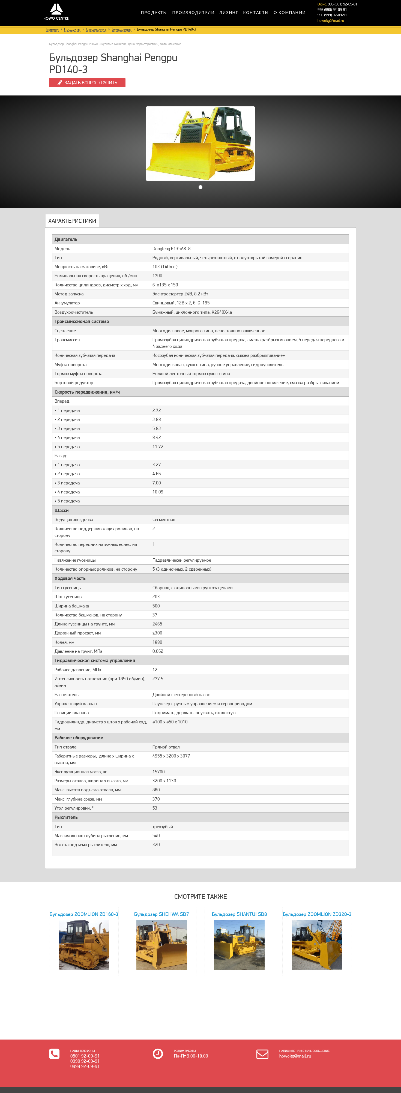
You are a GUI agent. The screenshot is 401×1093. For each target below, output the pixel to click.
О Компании (290, 12)
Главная (52, 29)
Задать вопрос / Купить (91, 82)
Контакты (256, 12)
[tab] (72, 221)
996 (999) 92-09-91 (332, 15)
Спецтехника (96, 29)
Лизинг (228, 12)
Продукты (154, 12)
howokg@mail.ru (331, 20)
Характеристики (72, 220)
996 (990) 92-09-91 (332, 9)
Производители (193, 12)
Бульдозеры (121, 29)
